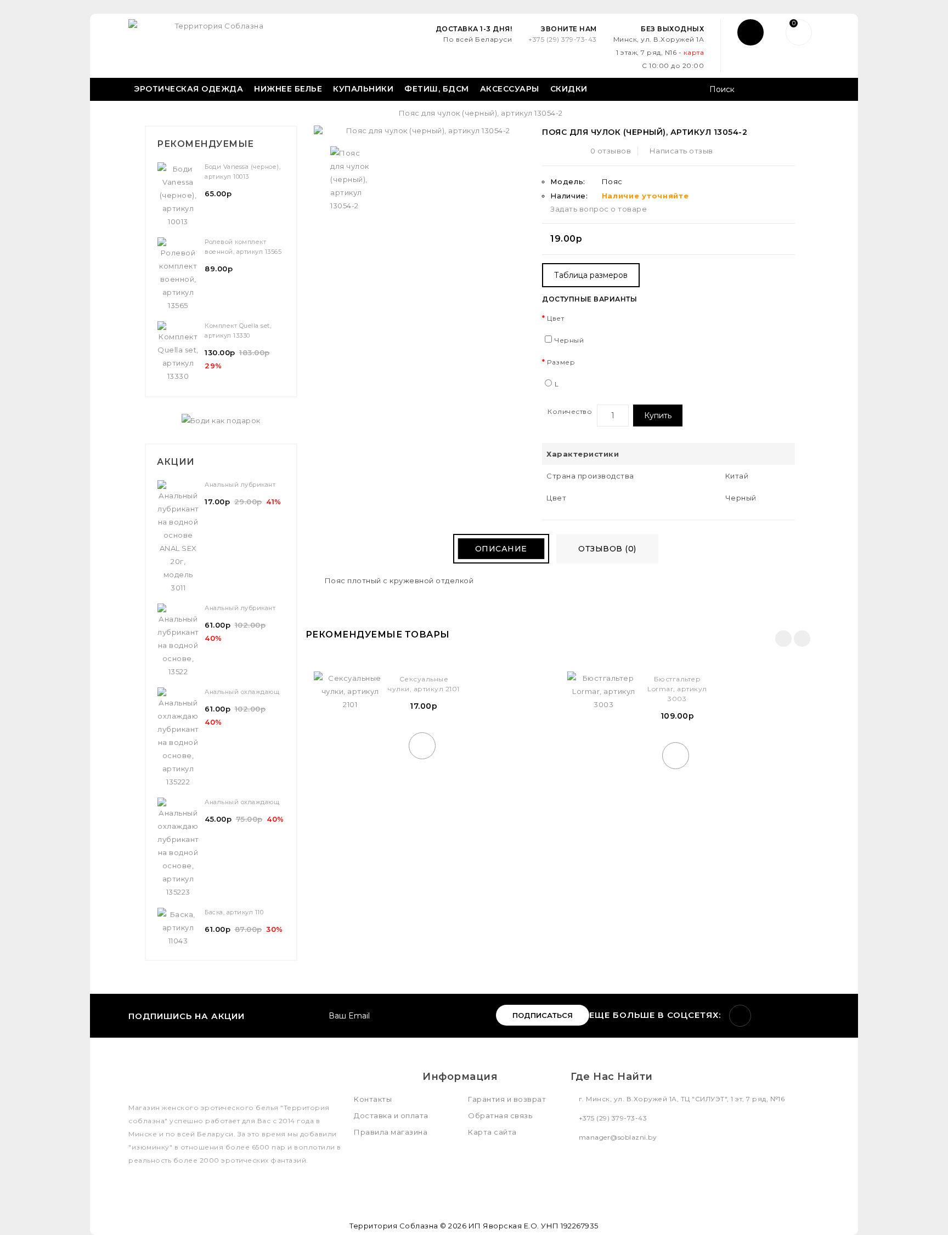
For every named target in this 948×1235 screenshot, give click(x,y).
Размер (561, 362)
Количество (570, 411)
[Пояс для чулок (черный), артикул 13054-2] (350, 179)
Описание (501, 549)
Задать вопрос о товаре (598, 208)
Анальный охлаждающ (242, 692)
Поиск (807, 90)
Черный (569, 340)
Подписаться (542, 1015)
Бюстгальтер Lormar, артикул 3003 (677, 689)
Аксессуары (509, 89)
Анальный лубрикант (240, 484)
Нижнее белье (288, 89)
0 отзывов (610, 150)
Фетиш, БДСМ (436, 89)
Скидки (569, 89)
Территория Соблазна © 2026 (407, 1225)
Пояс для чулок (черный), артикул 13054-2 (481, 113)
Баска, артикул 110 (234, 912)
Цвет (555, 318)
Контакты (373, 1099)
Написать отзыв (681, 150)
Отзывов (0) (607, 549)
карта (694, 52)
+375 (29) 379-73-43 (562, 39)
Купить (658, 415)
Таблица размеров (591, 275)
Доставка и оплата (391, 1115)
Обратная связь (500, 1115)
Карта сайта (492, 1132)
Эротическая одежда (188, 89)
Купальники (363, 89)
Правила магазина (390, 1132)
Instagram (740, 1016)
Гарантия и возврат (507, 1099)
